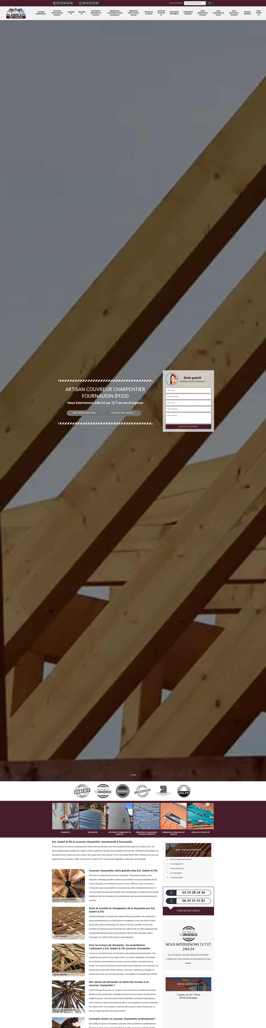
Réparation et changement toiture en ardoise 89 (115, 13)
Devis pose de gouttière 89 (174, 13)
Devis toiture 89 (258, 13)
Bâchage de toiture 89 (149, 13)
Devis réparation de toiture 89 (203, 13)
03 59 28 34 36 (65, 3)
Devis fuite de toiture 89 (161, 13)
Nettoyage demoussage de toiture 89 (57, 13)
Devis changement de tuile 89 (218, 13)
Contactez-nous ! (123, 413)
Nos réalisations (84, 413)
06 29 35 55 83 (90, 3)
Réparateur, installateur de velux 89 (133, 13)
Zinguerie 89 (81, 13)
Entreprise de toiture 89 (188, 13)
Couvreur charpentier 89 (40, 13)
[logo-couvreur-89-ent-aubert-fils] (16, 13)
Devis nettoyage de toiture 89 (234, 13)
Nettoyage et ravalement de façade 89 (96, 13)
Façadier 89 (71, 13)
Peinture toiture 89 (247, 13)
